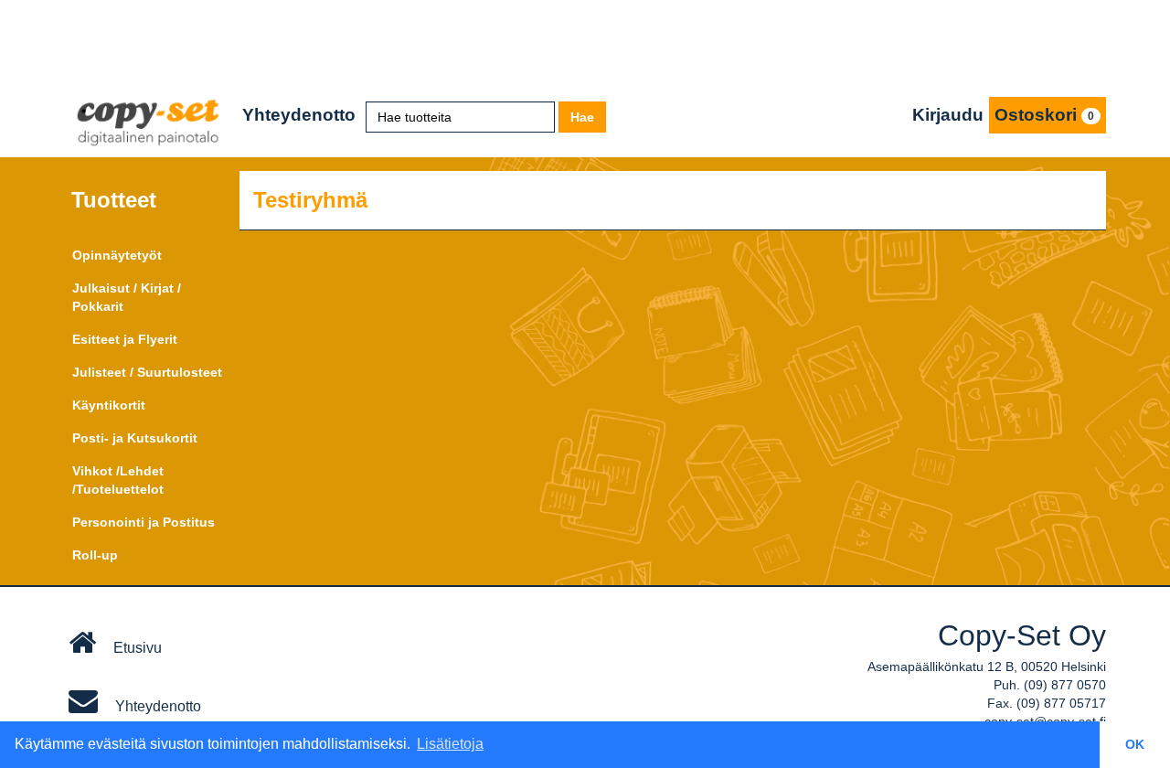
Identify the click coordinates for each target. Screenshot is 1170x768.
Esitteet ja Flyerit (124, 339)
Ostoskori (1044, 114)
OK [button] (1134, 744)
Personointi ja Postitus (143, 522)
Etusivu (136, 648)
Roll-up (95, 555)
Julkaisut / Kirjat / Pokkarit (126, 297)
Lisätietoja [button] (450, 744)
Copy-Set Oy (1022, 635)
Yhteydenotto (299, 114)
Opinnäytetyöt (117, 255)
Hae (582, 117)
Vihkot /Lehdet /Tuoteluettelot (118, 480)
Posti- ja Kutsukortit (134, 438)
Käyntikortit (108, 405)
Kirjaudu (948, 114)
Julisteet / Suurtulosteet (147, 372)
